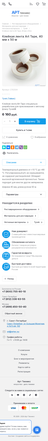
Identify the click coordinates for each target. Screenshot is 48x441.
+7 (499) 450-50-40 (14, 306)
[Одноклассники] (12, 147)
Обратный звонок (13, 313)
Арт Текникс (24, 381)
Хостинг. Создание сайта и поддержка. (24, 436)
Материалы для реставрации (14, 26)
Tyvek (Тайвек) (8, 98)
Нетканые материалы (11, 29)
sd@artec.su (13, 331)
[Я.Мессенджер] (4, 147)
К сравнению (12, 137)
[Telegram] (17, 147)
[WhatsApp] (25, 147)
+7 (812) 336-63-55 (13, 299)
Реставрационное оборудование (25, 24)
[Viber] (21, 147)
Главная (5, 24)
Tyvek (25, 29)
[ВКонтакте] (8, 147)
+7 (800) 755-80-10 (14, 291)
